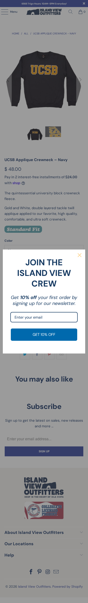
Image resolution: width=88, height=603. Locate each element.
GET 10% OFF (44, 334)
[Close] (79, 255)
